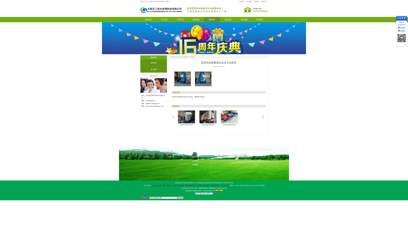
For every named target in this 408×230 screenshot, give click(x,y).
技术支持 (244, 157)
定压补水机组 (214, 185)
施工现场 (154, 69)
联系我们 (264, 1)
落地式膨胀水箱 (190, 185)
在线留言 (256, 1)
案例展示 (185, 57)
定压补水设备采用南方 (208, 125)
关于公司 (146, 157)
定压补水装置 (156, 185)
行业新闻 (195, 164)
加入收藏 (249, 1)
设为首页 (241, 1)
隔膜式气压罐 (166, 185)
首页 (180, 57)
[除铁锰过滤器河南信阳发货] (229, 117)
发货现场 (154, 63)
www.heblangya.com (190, 183)
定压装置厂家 (224, 185)
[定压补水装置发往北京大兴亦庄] (182, 83)
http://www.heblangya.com (155, 106)
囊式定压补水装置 (178, 185)
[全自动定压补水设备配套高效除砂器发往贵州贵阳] (186, 117)
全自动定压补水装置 (202, 185)
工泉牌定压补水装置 (190, 191)
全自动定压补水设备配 (186, 125)
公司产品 (171, 157)
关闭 (405, 45)
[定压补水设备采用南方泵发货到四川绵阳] (208, 117)
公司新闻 (195, 161)
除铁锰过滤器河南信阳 (229, 125)
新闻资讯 (195, 157)
